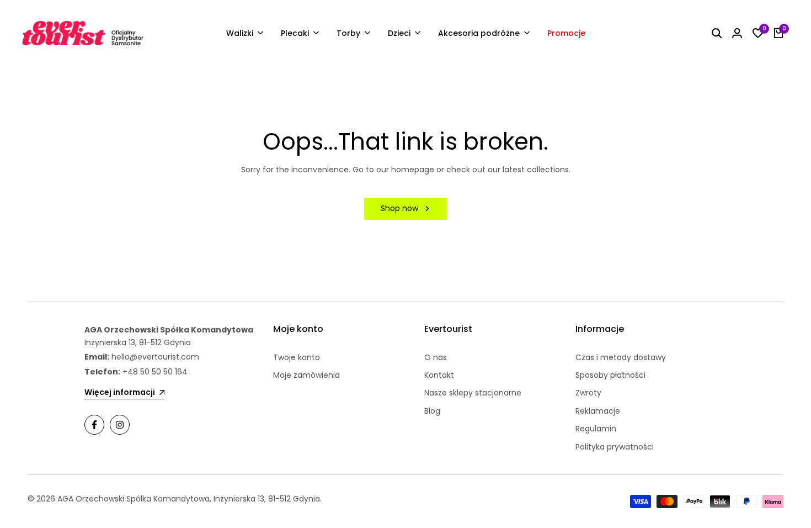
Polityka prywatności (614, 446)
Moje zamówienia (306, 375)
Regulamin (595, 428)
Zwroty (588, 392)
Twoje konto (296, 357)
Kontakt (439, 375)
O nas (435, 357)
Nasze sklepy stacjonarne (472, 392)
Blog (432, 410)
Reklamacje (597, 410)
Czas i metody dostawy (620, 357)
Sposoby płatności (610, 375)
